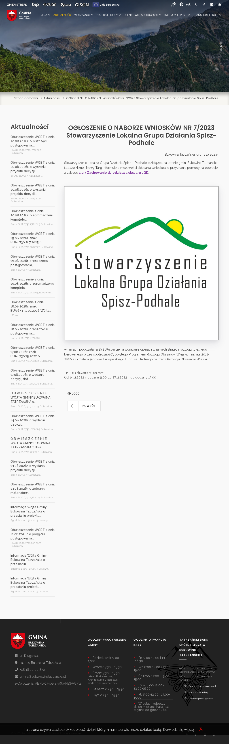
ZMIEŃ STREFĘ (17, 4)
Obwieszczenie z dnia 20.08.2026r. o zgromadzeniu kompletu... (32, 215)
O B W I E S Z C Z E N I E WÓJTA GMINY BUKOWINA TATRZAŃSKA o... (30, 397)
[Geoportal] (82, 4)
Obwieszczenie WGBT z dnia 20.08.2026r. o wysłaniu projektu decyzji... (33, 167)
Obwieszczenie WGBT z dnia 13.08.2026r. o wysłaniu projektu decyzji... (33, 466)
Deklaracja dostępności (201, 698)
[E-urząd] (65, 4)
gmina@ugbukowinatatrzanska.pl (43, 676)
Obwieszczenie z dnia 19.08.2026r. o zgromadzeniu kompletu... (32, 284)
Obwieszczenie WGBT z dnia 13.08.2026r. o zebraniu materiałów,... (33, 489)
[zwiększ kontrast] (181, 4)
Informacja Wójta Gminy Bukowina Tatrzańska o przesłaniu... (29, 560)
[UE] (106, 4)
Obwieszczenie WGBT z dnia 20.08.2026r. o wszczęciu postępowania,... (33, 141)
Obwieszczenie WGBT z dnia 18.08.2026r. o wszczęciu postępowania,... (33, 329)
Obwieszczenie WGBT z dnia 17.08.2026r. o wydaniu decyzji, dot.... (33, 375)
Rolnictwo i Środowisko (141, 15)
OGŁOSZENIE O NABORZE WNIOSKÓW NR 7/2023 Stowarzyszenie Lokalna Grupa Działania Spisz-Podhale (142, 98)
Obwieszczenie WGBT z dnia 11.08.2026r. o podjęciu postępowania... (33, 534)
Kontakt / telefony (198, 692)
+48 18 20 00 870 (32, 669)
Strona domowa (26, 98)
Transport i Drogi (205, 15)
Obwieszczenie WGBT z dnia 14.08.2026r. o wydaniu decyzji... (33, 420)
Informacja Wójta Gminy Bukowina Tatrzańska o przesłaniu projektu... (29, 511)
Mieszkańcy (82, 15)
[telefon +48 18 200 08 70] (196, 4)
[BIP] (35, 4)
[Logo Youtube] (219, 4)
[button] (84, 406)
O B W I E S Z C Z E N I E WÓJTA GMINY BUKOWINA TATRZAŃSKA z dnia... (30, 443)
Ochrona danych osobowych (202, 686)
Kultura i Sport (175, 15)
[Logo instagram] (211, 4)
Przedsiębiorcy (107, 15)
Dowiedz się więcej (178, 729)
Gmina (43, 15)
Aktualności (62, 15)
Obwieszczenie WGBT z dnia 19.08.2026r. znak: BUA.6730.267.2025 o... (33, 238)
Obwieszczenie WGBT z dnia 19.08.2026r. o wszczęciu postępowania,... (33, 261)
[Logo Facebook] (204, 4)
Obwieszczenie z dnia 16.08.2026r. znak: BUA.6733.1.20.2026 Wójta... (31, 306)
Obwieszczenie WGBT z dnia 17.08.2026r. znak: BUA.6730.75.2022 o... (33, 352)
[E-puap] (49, 4)
